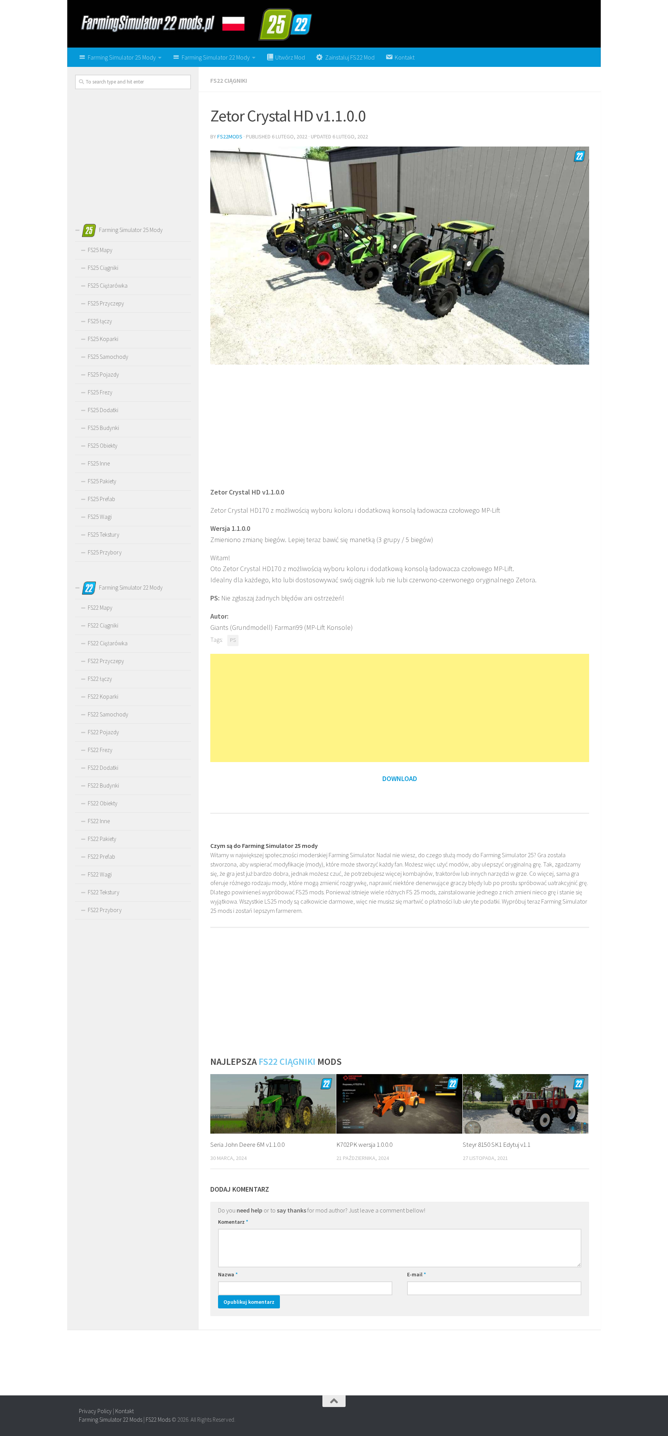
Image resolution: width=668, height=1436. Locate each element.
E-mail (416, 1274)
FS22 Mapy (100, 607)
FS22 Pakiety (102, 838)
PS (233, 640)
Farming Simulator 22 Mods (110, 1419)
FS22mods (229, 136)
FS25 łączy (100, 321)
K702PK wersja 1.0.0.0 (364, 1144)
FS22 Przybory (105, 910)
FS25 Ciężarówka (108, 285)
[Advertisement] (399, 425)
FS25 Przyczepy (106, 303)
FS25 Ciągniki (103, 267)
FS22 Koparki (103, 696)
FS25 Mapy (100, 250)
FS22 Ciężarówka (108, 643)
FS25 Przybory (105, 552)
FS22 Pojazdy (103, 732)
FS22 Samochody (108, 714)
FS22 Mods (158, 1419)
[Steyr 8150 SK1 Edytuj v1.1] (525, 1104)
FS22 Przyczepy (106, 661)
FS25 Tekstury (103, 534)
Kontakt (124, 1411)
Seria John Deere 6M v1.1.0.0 (247, 1144)
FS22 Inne (99, 821)
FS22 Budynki (103, 785)
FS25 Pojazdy (103, 374)
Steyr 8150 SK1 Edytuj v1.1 (496, 1144)
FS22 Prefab (101, 856)
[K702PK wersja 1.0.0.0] (399, 1104)
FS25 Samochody (108, 356)
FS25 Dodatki (103, 410)
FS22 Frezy (100, 750)
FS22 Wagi (100, 874)
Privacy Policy (95, 1411)
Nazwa (228, 1274)
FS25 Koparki (103, 339)
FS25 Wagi (100, 516)
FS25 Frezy (100, 392)
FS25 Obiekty (103, 445)
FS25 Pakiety (102, 481)
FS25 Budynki (103, 427)
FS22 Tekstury (103, 892)
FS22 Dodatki (103, 767)
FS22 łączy (100, 678)
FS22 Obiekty (103, 803)
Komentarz (233, 1221)
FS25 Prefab (101, 499)
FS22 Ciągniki (228, 80)
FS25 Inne (99, 463)
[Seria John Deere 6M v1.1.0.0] (273, 1104)
